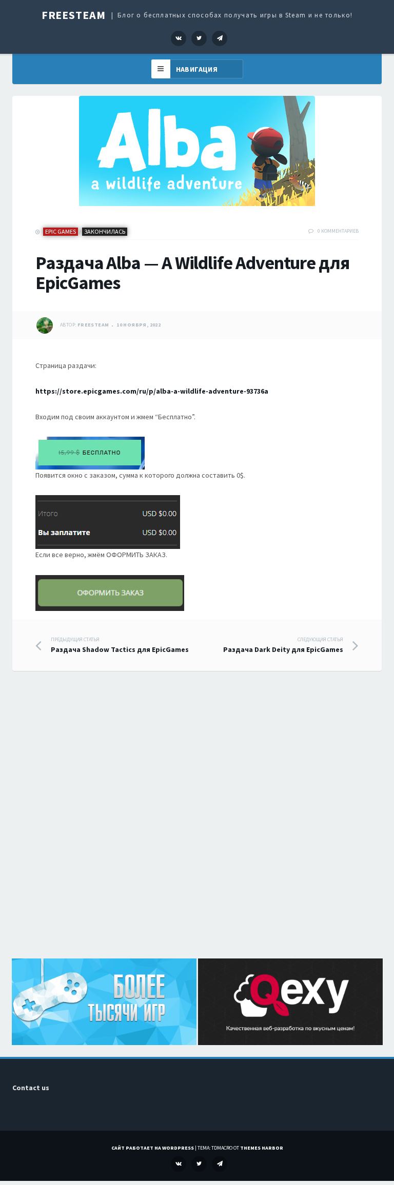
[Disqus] (197, 826)
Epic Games (60, 231)
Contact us (30, 1087)
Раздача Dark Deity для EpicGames (283, 645)
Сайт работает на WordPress (152, 1148)
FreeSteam (74, 15)
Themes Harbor (261, 1148)
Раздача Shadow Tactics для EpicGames (120, 645)
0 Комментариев (338, 231)
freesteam (93, 325)
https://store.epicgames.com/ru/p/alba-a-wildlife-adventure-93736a (151, 391)
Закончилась (104, 231)
